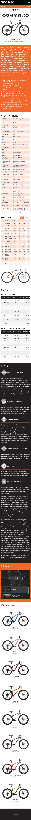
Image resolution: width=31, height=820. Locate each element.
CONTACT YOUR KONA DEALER (15, 42)
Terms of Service (15, 814)
